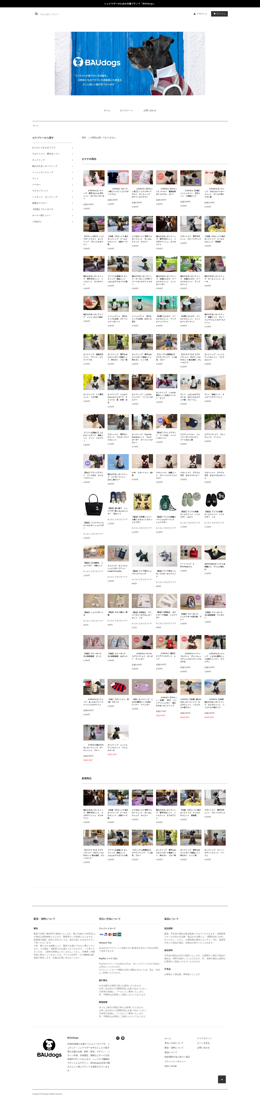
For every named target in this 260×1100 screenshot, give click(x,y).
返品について (171, 1052)
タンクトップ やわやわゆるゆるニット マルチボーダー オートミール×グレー (142, 438)
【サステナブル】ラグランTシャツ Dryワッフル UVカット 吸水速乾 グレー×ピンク (190, 358)
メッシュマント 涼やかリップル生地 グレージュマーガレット (117, 319)
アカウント (202, 13)
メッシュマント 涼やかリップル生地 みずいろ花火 (142, 319)
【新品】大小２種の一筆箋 (117, 613)
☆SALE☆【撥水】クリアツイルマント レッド (166, 656)
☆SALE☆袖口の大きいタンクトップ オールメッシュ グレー (93, 747)
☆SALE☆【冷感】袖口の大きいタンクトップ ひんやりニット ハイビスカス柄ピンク (214, 703)
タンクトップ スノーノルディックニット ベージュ (214, 852)
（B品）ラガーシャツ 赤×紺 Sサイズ (118, 700)
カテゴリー (125, 110)
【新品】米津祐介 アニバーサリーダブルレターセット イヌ (142, 615)
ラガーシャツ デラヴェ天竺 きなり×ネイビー (190, 474)
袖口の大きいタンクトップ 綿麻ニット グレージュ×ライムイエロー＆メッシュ (214, 318)
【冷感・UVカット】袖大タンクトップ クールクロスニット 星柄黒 (214, 239)
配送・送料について (174, 1047)
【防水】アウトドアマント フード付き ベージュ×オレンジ (166, 435)
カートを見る (203, 1043)
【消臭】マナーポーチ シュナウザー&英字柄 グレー (190, 616)
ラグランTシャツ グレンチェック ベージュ (214, 435)
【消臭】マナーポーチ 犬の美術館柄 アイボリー (214, 615)
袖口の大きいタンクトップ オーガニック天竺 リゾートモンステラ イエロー (142, 280)
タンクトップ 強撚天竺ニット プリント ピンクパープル (93, 357)
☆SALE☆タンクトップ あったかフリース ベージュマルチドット (94, 702)
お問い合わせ (150, 110)
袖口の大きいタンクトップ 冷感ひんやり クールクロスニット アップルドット (190, 280)
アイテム (221, 13)
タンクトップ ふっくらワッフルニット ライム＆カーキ (117, 747)
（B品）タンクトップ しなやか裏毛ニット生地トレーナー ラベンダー (142, 702)
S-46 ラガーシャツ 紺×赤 (142, 474)
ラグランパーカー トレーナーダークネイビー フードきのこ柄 (190, 437)
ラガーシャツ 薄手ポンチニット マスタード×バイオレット (118, 437)
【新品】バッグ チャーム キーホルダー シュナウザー (93, 525)
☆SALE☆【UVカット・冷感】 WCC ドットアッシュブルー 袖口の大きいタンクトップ (166, 701)
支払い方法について (174, 1043)
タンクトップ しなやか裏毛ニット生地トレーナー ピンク (166, 395)
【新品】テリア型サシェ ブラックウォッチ (142, 572)
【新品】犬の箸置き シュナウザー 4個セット (93, 564)
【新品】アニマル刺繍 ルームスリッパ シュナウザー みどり (190, 514)
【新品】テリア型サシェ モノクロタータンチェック (166, 573)
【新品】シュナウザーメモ (93, 613)
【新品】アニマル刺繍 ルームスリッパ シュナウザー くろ (214, 514)
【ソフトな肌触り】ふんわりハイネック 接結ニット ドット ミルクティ (93, 437)
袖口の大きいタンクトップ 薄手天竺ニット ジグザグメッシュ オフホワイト (166, 240)
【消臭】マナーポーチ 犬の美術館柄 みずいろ (117, 655)
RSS (167, 1066)
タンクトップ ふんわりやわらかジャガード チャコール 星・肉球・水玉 (117, 398)
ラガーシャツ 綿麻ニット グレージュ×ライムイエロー (166, 475)
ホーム (107, 110)
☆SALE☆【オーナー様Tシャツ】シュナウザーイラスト (118, 191)
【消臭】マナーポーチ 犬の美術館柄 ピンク (93, 655)
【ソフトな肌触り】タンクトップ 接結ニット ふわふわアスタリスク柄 (117, 279)
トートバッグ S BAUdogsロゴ (188, 565)
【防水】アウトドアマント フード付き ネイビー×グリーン (93, 475)
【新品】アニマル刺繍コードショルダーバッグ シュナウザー (166, 519)
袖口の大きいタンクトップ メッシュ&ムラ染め (93, 315)
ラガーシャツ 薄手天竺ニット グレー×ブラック (190, 237)
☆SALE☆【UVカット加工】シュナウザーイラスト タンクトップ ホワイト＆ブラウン (142, 193)
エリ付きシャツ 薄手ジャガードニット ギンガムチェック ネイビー (142, 239)
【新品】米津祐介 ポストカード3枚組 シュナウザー (166, 615)
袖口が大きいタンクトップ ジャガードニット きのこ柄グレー (117, 477)
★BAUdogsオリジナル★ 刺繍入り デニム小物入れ (215, 566)
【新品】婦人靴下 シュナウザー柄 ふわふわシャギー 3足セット (118, 511)
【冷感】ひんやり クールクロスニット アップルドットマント (166, 319)
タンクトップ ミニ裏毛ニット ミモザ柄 (93, 395)
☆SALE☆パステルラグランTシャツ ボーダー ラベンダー (142, 656)
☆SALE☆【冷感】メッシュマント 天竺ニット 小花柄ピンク (190, 193)
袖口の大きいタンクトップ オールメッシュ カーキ (214, 279)
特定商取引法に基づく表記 (177, 1057)
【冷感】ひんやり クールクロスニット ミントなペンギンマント (190, 319)
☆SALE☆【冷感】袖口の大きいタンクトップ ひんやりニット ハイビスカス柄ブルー (190, 703)
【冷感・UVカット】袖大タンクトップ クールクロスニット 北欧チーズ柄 (118, 240)
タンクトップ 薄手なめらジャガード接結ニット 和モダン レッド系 (142, 357)
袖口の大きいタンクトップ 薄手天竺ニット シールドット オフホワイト (93, 280)
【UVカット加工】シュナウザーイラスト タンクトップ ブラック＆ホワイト (93, 240)
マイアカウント (204, 1038)
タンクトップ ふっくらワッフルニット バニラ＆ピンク (214, 357)
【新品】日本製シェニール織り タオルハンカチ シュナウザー (142, 519)
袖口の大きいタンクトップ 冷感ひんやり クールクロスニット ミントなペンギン (166, 280)
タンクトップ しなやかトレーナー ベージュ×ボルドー (142, 397)
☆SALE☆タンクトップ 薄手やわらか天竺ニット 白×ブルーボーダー (93, 195)
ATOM (174, 1066)
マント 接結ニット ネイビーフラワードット (214, 395)
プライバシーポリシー (175, 1061)
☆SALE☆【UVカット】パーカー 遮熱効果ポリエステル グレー (166, 191)
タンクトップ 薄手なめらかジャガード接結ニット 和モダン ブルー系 (117, 357)
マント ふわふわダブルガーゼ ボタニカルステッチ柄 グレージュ (190, 397)
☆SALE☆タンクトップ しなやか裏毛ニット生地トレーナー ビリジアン (214, 658)
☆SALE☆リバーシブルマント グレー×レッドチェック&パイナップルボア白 (190, 658)
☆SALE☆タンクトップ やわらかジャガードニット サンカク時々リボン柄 (214, 193)
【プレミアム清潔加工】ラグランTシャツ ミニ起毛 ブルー (166, 357)
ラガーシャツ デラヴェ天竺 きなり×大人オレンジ (214, 475)
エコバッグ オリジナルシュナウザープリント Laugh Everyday (117, 568)
